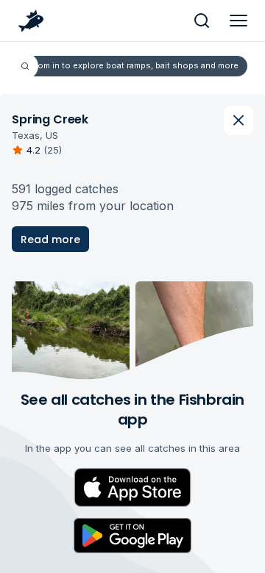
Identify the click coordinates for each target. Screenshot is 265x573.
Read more (50, 239)
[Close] (238, 120)
